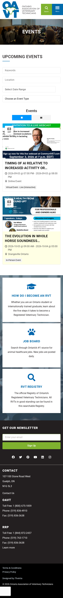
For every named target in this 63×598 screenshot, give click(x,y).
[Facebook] (13, 457)
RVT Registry (31, 387)
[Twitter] (20, 457)
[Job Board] (31, 332)
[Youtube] (35, 457)
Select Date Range (15, 89)
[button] (57, 7)
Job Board (31, 341)
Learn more (8, 547)
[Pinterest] (28, 457)
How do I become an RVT (31, 295)
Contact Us (8, 493)
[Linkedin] (42, 457)
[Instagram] (50, 457)
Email (5, 431)
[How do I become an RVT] (31, 286)
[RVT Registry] (31, 377)
